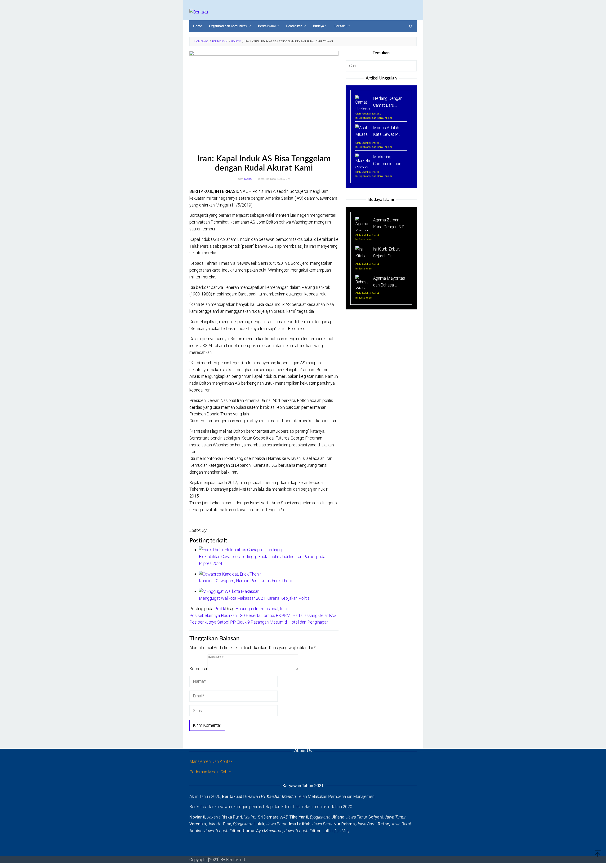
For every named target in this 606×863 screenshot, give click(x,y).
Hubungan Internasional (257, 608)
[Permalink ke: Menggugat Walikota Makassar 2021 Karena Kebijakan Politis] (229, 591)
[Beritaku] (198, 11)
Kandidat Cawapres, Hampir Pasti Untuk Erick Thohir (246, 580)
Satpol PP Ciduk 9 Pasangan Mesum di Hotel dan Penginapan (259, 622)
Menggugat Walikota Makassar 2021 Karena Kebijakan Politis (254, 598)
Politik (219, 608)
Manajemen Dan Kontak (210, 761)
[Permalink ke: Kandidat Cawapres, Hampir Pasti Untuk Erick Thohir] (230, 573)
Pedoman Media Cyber (210, 771)
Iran (283, 608)
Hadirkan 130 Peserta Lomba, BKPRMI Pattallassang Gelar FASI (263, 615)
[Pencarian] (411, 26)
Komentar (198, 668)
